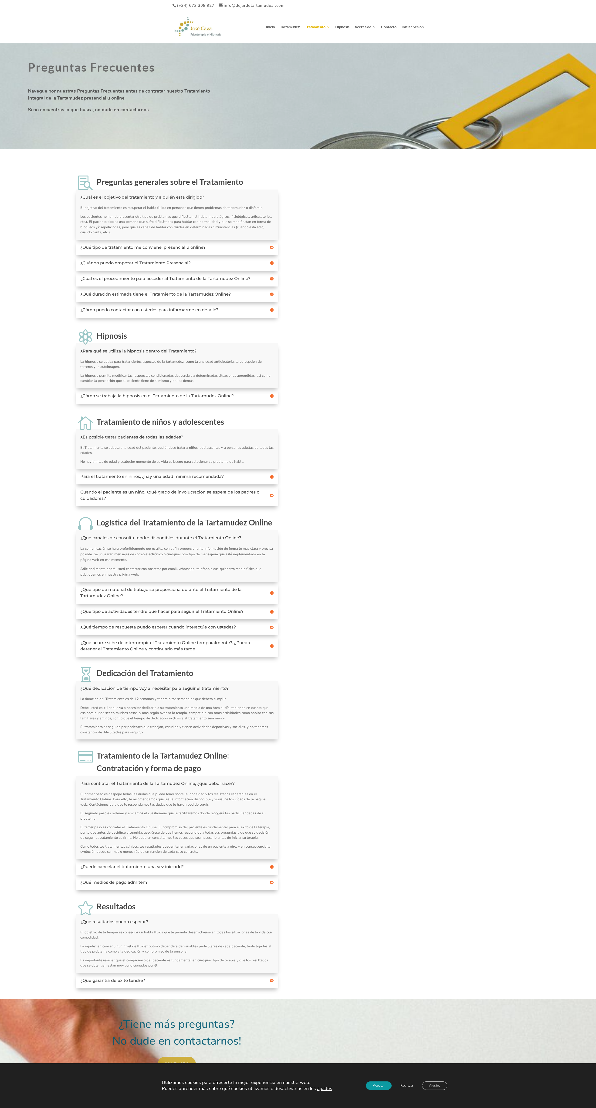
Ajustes (434, 1085)
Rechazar (406, 1085)
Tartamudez (290, 27)
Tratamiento (315, 27)
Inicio (270, 27)
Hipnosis (342, 27)
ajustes (324, 1089)
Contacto (388, 27)
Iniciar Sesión (413, 27)
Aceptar (379, 1085)
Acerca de (363, 27)
